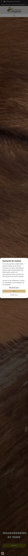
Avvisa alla (14, 295)
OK (14, 291)
